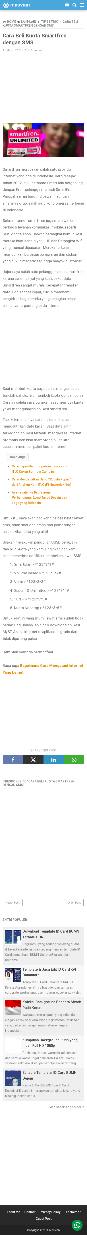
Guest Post (44, 1218)
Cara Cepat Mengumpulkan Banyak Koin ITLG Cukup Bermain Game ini (40, 469)
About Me (13, 1212)
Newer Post (13, 902)
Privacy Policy (50, 1212)
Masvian (54, 1230)
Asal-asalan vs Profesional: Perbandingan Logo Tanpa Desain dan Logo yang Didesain (39, 498)
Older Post (74, 902)
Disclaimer (73, 1212)
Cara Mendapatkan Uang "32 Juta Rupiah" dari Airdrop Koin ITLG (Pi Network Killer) (41, 482)
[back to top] (77, 1225)
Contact (29, 1212)
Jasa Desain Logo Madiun (66, 1107)
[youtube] (67, 5)
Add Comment (34, 50)
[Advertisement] (43, 88)
